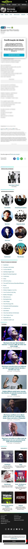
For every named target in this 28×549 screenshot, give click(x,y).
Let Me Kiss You (6, 308)
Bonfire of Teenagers (7, 294)
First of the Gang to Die (8, 303)
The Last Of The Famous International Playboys (13, 283)
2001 (6, 128)
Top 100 (8, 4)
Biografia (23, 14)
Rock (11, 11)
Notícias (24, 4)
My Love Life (6, 287)
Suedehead (5, 265)
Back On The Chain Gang (9, 274)
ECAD (2, 129)
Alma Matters (6, 310)
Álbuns (6, 14)
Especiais (3, 516)
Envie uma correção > (15, 154)
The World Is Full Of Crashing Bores (10, 306)
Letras (2, 14)
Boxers (4, 285)
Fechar (14, 541)
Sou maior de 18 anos (14, 55)
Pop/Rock (15, 11)
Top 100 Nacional (4, 520)
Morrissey (11, 9)
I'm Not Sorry (6, 276)
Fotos (11, 14)
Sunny (4, 278)
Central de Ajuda (17, 516)
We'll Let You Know (7, 281)
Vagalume (7, 1)
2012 (13, 128)
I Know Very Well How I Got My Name (11, 313)
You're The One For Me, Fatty (9, 292)
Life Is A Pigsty (6, 301)
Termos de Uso (17, 518)
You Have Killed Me (7, 269)
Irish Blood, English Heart (8, 271)
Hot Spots (3, 518)
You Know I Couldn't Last (8, 319)
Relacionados (17, 14)
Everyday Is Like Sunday (8, 267)
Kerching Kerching (7, 299)
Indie (8, 11)
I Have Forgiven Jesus (8, 315)
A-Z (19, 4)
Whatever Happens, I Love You (10, 290)
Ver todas (24, 324)
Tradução (9, 27)
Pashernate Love (7, 317)
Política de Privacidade (19, 520)
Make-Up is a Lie (6, 297)
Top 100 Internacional (5, 521)
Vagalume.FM (24, 448)
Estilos (14, 4)
